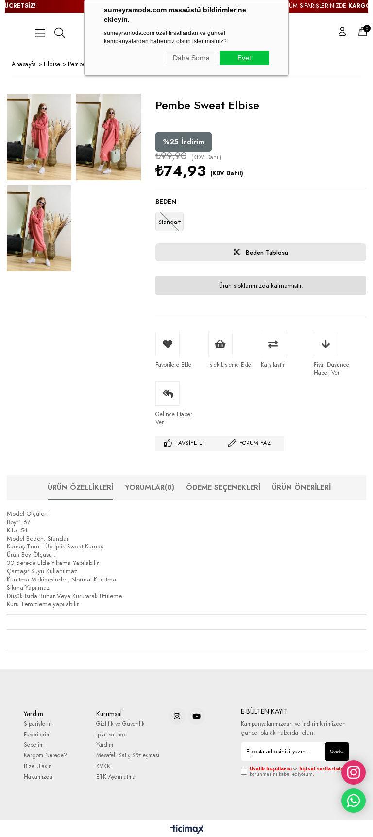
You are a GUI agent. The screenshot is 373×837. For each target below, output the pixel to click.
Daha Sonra (191, 58)
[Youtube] (196, 716)
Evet (244, 58)
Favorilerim (37, 735)
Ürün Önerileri (301, 487)
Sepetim (34, 745)
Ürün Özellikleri (80, 487)
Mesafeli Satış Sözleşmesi (127, 756)
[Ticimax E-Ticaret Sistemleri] (187, 830)
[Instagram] (177, 716)
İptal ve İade (111, 735)
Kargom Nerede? (45, 756)
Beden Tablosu (266, 252)
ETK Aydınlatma (116, 777)
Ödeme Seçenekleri (223, 487)
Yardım (104, 745)
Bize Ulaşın (38, 766)
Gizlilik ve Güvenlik (120, 724)
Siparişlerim (38, 724)
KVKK (103, 766)
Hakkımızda (38, 777)
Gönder (337, 751)
